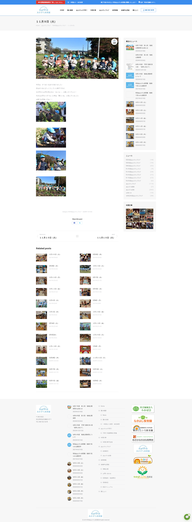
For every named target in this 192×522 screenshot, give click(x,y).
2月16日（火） (54, 323)
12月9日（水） (98, 381)
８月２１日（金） (141, 118)
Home (103, 406)
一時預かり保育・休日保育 (111, 424)
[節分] (150, 225)
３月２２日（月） (55, 277)
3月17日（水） (98, 277)
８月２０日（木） (141, 134)
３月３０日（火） (55, 254)
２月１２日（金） (99, 323)
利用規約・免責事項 (109, 478)
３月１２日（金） (55, 289)
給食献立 (105, 451)
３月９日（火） (54, 300)
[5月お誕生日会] (136, 218)
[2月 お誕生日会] (136, 225)
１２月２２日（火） (99, 358)
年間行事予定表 (108, 442)
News (104, 415)
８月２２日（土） (141, 102)
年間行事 (103, 437)
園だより (103, 491)
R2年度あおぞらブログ (44, 40)
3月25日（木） (98, 254)
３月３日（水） (54, 312)
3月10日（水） (98, 289)
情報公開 (105, 469)
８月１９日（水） (141, 142)
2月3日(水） (53, 335)
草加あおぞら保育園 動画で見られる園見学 (144, 85)
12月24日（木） (54, 358)
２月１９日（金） (99, 312)
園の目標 (105, 419)
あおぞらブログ (106, 446)
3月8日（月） (97, 300)
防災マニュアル (108, 487)
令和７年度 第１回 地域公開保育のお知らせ (144, 47)
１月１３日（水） (55, 346)
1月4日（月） (97, 346)
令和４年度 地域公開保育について (144, 75)
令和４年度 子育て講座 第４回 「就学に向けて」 (144, 66)
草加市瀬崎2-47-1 (149, 2)
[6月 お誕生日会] (129, 218)
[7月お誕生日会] (136, 212)
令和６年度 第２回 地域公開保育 (144, 56)
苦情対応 (105, 482)
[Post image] (41, 258)
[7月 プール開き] (143, 212)
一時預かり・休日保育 (76, 2)
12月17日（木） (54, 369)
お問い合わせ (107, 473)
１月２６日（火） (99, 335)
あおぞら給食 (107, 455)
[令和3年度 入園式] (150, 218)
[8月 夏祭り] (129, 212)
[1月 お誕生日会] (143, 225)
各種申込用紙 (105, 464)
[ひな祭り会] (129, 225)
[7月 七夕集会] (150, 212)
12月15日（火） (98, 369)
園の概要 (103, 410)
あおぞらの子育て (106, 428)
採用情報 (103, 460)
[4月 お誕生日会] (143, 218)
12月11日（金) (54, 381)
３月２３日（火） (99, 266)
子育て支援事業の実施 (110, 433)
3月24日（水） (54, 266)
